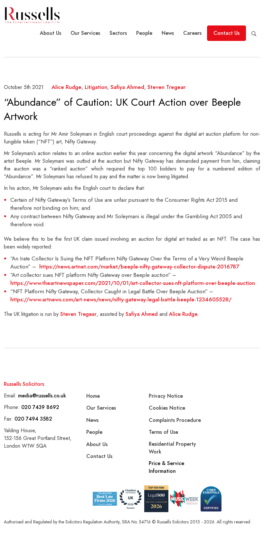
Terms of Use (163, 432)
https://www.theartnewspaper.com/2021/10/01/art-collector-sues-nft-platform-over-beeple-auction (132, 283)
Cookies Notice (167, 408)
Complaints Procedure (175, 420)
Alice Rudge (66, 87)
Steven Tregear (166, 87)
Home (93, 396)
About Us (50, 33)
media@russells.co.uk (42, 395)
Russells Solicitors (24, 384)
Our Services (85, 33)
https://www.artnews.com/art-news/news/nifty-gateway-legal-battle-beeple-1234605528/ (120, 299)
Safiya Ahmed (127, 87)
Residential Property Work (172, 447)
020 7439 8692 (40, 407)
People (144, 33)
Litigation (96, 87)
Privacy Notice (166, 396)
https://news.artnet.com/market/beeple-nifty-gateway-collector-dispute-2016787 (139, 266)
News (168, 33)
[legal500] (156, 498)
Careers (192, 33)
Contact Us (226, 33)
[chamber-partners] (130, 499)
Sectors (118, 33)
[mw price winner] (105, 499)
